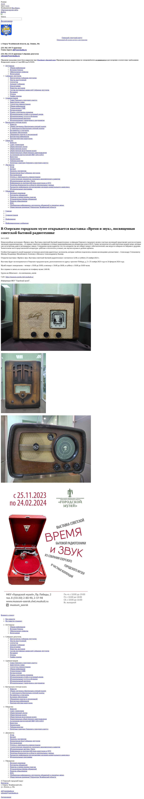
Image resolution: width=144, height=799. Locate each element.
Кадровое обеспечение (18, 132)
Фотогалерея (15, 74)
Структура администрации (20, 104)
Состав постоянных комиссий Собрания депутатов (29, 90)
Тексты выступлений (18, 80)
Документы (9, 165)
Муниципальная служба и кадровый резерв (26, 114)
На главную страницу (13, 621)
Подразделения (16, 110)
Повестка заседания (17, 88)
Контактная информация (19, 136)
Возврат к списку (7, 615)
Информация (10, 219)
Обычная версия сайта (9, 10)
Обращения (9, 191)
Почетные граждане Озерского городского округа (29, 163)
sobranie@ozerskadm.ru (10, 56)
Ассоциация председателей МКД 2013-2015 (27, 155)
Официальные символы (19, 72)
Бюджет (13, 169)
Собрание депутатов (13, 76)
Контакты (4, 783)
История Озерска (16, 70)
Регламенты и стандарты (19, 130)
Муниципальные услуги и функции (24, 116)
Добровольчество (16, 161)
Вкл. (13, 8)
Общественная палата (18, 149)
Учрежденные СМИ (17, 108)
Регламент (14, 92)
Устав (12, 167)
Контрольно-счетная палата (16, 122)
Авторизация (6, 797)
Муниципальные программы (21, 189)
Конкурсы (14, 157)
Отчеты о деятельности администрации (25, 177)
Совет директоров (17, 144)
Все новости (10, 619)
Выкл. (17, 8)
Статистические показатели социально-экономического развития (35, 179)
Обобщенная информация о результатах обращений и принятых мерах (37, 205)
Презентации (15, 159)
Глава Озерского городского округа (23, 100)
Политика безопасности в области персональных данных (32, 185)
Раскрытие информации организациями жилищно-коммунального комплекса (40, 187)
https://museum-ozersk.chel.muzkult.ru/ (19, 277)
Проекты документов (18, 171)
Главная (8, 211)
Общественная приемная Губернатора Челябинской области (33, 207)
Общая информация (17, 68)
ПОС (12, 203)
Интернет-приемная (17, 193)
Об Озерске (9, 66)
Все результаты (6, 21)
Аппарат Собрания (17, 84)
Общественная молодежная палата (23, 151)
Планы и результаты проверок (21, 112)
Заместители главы (17, 102)
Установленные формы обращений (23, 199)
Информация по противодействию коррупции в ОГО (30, 183)
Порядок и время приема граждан (23, 197)
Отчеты (13, 94)
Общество (9, 140)
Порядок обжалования (18, 201)
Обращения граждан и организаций (23, 134)
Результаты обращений (18, 195)
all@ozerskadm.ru (20, 50)
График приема (16, 96)
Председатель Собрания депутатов (23, 78)
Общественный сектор (18, 147)
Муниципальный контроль (20, 118)
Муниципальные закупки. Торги (22, 181)
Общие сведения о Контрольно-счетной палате (28, 126)
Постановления (16, 175)
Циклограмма (15, 86)
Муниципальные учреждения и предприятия (27, 120)
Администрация (11, 98)
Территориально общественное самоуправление (28, 153)
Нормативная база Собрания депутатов (25, 173)
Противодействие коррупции (21, 138)
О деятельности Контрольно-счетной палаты (27, 128)
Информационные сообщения (16, 223)
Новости (13, 124)
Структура (14, 82)
